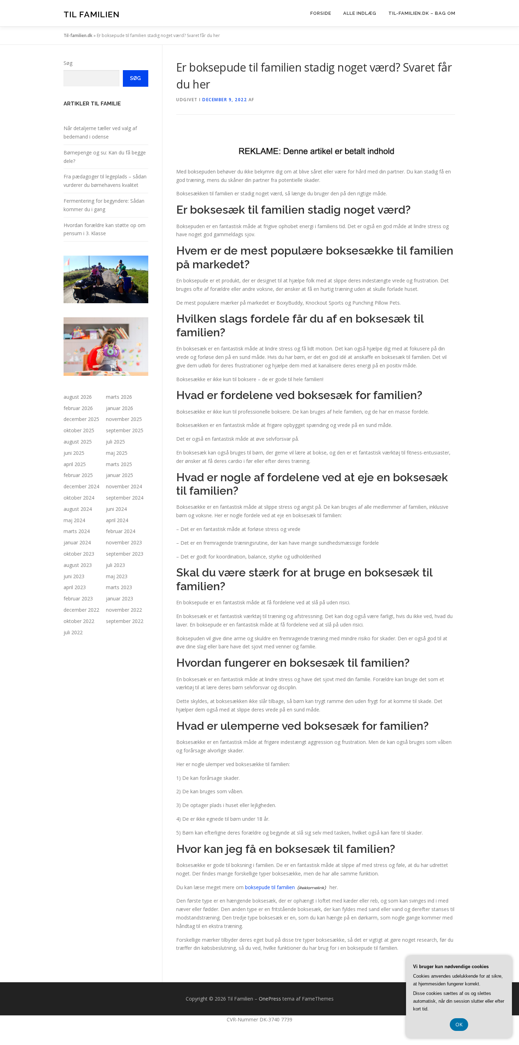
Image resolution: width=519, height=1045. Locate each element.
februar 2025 (78, 475)
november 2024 (124, 486)
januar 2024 (77, 542)
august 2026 (78, 396)
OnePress (270, 998)
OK (459, 1024)
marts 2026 (119, 396)
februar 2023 (78, 598)
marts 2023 (119, 587)
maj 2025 (116, 453)
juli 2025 (115, 441)
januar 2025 (119, 475)
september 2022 (124, 621)
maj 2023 (116, 576)
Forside (320, 13)
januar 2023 (119, 598)
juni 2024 (116, 509)
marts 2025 (119, 464)
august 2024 (78, 509)
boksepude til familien (270, 887)
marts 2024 (77, 531)
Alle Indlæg (359, 13)
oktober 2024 (79, 497)
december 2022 (81, 609)
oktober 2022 (79, 621)
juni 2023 (74, 576)
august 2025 (78, 441)
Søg (68, 63)
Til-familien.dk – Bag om (421, 13)
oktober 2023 (79, 553)
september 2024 (124, 497)
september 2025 (124, 430)
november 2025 (124, 419)
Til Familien (92, 14)
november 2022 (124, 609)
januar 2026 (119, 408)
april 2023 (75, 587)
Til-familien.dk (78, 35)
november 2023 (124, 542)
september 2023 (124, 553)
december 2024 (81, 486)
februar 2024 (120, 531)
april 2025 (75, 464)
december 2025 (81, 419)
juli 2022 (73, 632)
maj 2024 (74, 520)
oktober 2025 (79, 430)
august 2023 (78, 565)
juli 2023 (115, 565)
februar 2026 (78, 408)
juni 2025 (74, 453)
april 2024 (117, 520)
